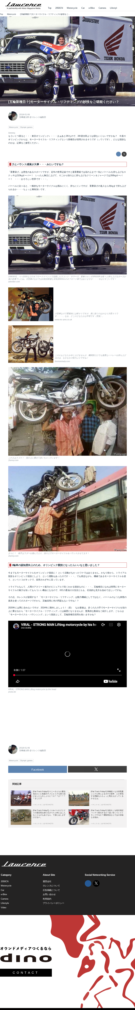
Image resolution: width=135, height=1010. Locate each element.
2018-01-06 (24, 114)
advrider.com (14, 282)
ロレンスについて (51, 885)
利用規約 (47, 899)
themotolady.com (62, 361)
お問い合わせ (49, 894)
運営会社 (47, 881)
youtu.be (12, 692)
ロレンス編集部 (39, 117)
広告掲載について (51, 890)
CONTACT (26, 972)
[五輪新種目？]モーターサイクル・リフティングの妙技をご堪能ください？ (63, 102)
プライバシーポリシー (53, 903)
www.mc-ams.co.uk (63, 319)
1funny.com (13, 460)
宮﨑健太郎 (24, 117)
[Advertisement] (33, 718)
